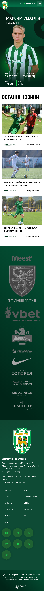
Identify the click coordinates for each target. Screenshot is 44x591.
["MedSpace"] (22, 394)
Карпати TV (30, 3)
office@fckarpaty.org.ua (12, 471)
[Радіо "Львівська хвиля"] (22, 383)
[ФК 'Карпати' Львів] (5, 5)
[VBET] (22, 313)
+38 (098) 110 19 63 (11, 469)
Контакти (28, 509)
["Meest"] (22, 258)
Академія (8, 509)
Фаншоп (27, 516)
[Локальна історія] (22, 372)
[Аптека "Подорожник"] (22, 351)
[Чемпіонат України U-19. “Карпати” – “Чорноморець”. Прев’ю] (22, 172)
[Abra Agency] (22, 586)
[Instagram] (17, 532)
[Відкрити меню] (39, 3)
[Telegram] (17, 544)
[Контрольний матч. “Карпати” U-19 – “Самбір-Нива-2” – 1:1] (22, 126)
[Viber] (28, 544)
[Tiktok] (6, 555)
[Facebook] (6, 532)
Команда (7, 490)
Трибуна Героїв (30, 497)
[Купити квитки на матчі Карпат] (21, 3)
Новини (7, 516)
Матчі (26, 490)
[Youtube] (28, 532)
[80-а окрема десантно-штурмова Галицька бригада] (22, 283)
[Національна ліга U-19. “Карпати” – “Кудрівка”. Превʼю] (22, 217)
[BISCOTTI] (22, 405)
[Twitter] (6, 544)
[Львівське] (22, 335)
